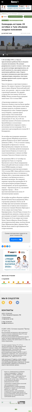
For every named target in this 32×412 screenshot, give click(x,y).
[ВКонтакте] (3, 246)
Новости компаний (10, 373)
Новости (4, 13)
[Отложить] (3, 54)
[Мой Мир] (7, 246)
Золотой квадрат (12, 13)
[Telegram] (10, 246)
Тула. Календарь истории (16, 20)
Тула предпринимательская (15, 16)
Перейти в (15, 240)
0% (4, 282)
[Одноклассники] (5, 246)
